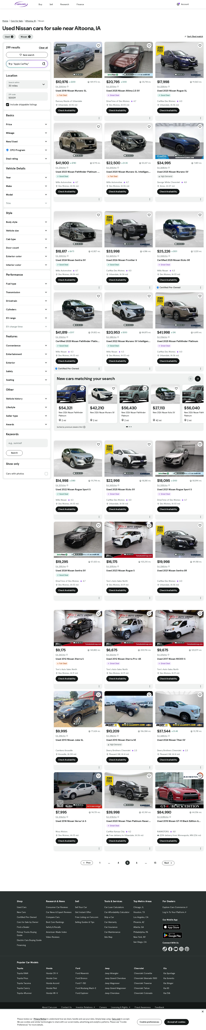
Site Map (108, 937)
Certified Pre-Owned (26, 917)
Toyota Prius (22, 978)
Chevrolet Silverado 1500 (145, 978)
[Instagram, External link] (181, 949)
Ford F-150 (81, 983)
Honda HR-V (52, 993)
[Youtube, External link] (176, 949)
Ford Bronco (81, 978)
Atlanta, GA (138, 927)
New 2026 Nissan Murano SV (102, 412)
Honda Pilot (51, 988)
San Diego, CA (139, 942)
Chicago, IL (138, 907)
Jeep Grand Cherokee (115, 978)
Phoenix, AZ (138, 922)
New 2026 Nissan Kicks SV (164, 412)
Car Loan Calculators (114, 907)
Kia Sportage (169, 973)
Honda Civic (51, 978)
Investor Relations (84, 1007)
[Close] (202, 1011)
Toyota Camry (23, 988)
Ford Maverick (82, 973)
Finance (80, 4)
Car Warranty (110, 922)
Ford (78, 968)
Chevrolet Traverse (143, 983)
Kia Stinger (168, 983)
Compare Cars (53, 917)
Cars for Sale (17, 21)
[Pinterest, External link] (187, 949)
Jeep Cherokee (112, 993)
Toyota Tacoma (24, 983)
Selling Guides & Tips (84, 922)
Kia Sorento (168, 978)
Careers (103, 1007)
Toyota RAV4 (22, 973)
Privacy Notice (40, 1019)
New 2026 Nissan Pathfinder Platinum (71, 414)
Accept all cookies (176, 1022)
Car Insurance (110, 927)
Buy (40, 4)
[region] (103, 1019)
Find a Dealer (23, 927)
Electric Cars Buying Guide (29, 940)
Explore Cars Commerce (174, 907)
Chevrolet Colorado (143, 993)
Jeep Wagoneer (112, 983)
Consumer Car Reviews (57, 907)
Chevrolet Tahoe (142, 988)
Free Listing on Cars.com (86, 917)
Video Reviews (52, 937)
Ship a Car (109, 917)
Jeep (107, 968)
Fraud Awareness (143, 1007)
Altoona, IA (30, 21)
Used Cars (21, 907)
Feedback (159, 1007)
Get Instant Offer (83, 912)
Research (64, 4)
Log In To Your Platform (173, 912)
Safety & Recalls (53, 927)
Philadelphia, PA (140, 932)
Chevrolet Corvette (143, 973)
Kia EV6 (166, 993)
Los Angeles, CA (140, 917)
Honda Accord (52, 983)
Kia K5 (166, 988)
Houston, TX (139, 912)
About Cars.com (49, 1007)
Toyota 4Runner (24, 993)
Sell (51, 4)
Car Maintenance (112, 932)
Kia (164, 968)
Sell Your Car (81, 907)
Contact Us (66, 1007)
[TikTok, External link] (165, 949)
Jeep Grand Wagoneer (115, 988)
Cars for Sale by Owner (27, 922)
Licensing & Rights (119, 1007)
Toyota (20, 968)
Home (5, 21)
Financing (21, 945)
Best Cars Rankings (55, 922)
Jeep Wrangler (111, 973)
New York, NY (139, 937)
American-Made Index (56, 932)
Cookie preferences (149, 1022)
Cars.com (116, 1019)
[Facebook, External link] (170, 949)
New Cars (21, 912)
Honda (49, 968)
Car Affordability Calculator (116, 912)
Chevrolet (139, 968)
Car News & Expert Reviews (58, 912)
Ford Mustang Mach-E (86, 988)
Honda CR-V (52, 973)
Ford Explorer (82, 993)
